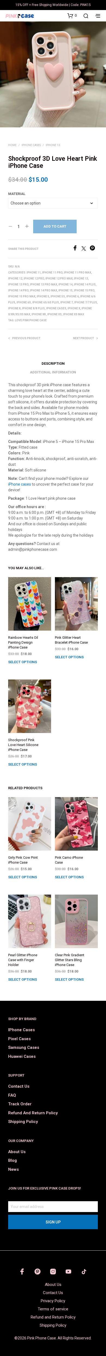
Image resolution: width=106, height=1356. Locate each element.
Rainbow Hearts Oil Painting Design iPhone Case (23, 642)
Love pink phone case (31, 320)
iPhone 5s (58, 296)
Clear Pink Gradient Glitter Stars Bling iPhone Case (69, 960)
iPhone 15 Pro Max (21, 296)
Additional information (53, 372)
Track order (20, 1104)
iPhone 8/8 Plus (33, 308)
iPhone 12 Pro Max (59, 278)
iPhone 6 (72, 296)
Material (16, 194)
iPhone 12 (15, 278)
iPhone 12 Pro (34, 278)
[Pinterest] (94, 249)
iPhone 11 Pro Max (77, 272)
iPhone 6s (24, 302)
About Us (17, 1151)
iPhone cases (19, 484)
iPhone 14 (65, 284)
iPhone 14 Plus (85, 284)
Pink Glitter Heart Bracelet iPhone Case (71, 639)
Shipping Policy (23, 1121)
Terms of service (53, 1309)
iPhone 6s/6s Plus (45, 302)
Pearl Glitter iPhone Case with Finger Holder (22, 960)
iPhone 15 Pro (84, 290)
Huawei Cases (22, 1056)
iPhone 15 (65, 290)
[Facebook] (77, 249)
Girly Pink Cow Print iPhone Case (23, 859)
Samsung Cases (23, 1047)
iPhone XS (54, 314)
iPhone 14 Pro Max (43, 290)
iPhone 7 (66, 302)
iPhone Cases (31, 145)
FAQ (12, 1095)
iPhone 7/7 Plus (85, 302)
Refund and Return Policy (33, 1112)
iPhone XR (39, 314)
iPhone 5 (43, 296)
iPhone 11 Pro (52, 272)
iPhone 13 (53, 145)
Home (12, 145)
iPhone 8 (14, 308)
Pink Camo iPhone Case (69, 859)
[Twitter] (86, 249)
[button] (72, 15)
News (13, 1169)
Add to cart (54, 226)
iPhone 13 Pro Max (43, 284)
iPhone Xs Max (73, 314)
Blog (12, 1160)
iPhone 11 (34, 272)
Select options (22, 662)
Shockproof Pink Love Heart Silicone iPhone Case (23, 745)
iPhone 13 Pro (18, 284)
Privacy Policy (53, 1300)
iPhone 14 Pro (18, 290)
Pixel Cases (19, 1038)
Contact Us (18, 1086)
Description (53, 363)
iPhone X (74, 308)
